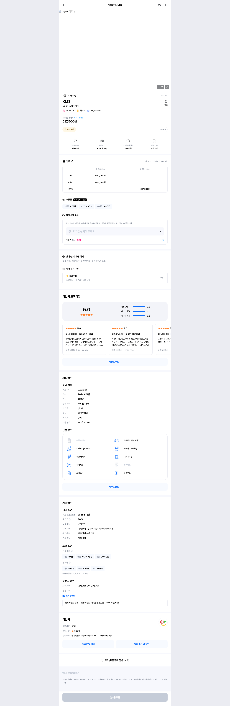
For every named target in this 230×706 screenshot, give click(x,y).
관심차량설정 (159, 5)
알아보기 (163, 129)
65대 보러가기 (88, 644)
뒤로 (63, 5)
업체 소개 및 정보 (141, 644)
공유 (166, 105)
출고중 (116, 697)
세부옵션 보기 (115, 486)
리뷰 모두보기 (115, 361)
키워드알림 (166, 5)
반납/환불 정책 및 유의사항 (117, 660)
